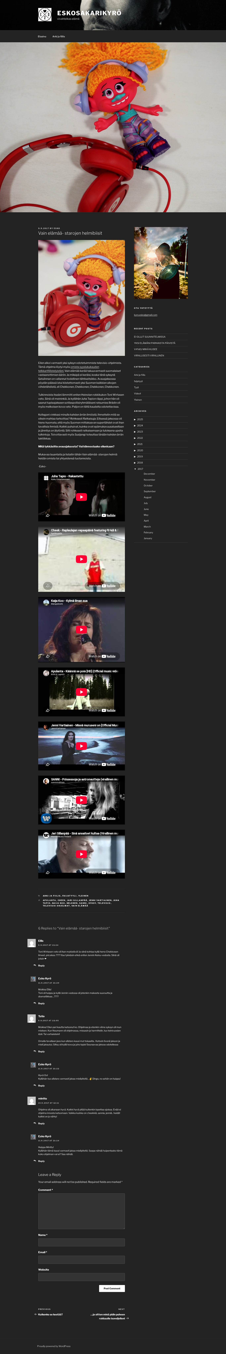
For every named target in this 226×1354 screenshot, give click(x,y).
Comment (45, 1189)
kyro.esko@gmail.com (145, 314)
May (146, 514)
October (148, 485)
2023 (140, 431)
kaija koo (58, 903)
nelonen (72, 903)
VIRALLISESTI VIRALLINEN (149, 355)
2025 (140, 419)
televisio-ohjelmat (56, 906)
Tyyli (136, 387)
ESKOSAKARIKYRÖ (89, 13)
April (146, 520)
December (149, 473)
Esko (57, 228)
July (146, 503)
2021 (140, 444)
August (147, 497)
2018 (140, 462)
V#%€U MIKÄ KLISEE (145, 349)
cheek (62, 900)
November (149, 479)
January (148, 538)
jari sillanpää (77, 900)
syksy (92, 903)
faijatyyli (69, 896)
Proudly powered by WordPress (53, 1346)
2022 (140, 437)
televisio (104, 903)
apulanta (49, 900)
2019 (140, 456)
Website (43, 1269)
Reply (41, 965)
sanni (83, 903)
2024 (140, 425)
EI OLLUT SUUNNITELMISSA (149, 336)
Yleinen (83, 896)
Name (42, 1235)
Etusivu (42, 36)
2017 (140, 468)
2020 (140, 450)
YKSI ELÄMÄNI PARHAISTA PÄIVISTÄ (154, 343)
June (146, 509)
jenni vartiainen (100, 900)
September (150, 491)
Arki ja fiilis (58, 36)
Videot (137, 393)
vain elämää (80, 906)
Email (42, 1252)
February (148, 532)
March (147, 526)
